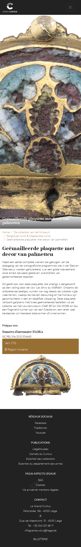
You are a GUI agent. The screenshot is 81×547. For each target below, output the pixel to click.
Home (6, 232)
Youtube (41, 432)
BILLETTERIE (40, 539)
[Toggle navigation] (70, 7)
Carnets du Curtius (40, 453)
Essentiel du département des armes (40, 463)
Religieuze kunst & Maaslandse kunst (28, 235)
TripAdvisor (40, 427)
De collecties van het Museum (32, 232)
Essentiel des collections (40, 458)
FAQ (40, 479)
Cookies (40, 484)
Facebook (40, 422)
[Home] (9, 7)
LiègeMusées (40, 449)
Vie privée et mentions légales (40, 489)
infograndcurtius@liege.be (41, 530)
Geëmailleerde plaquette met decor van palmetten (35, 220)
